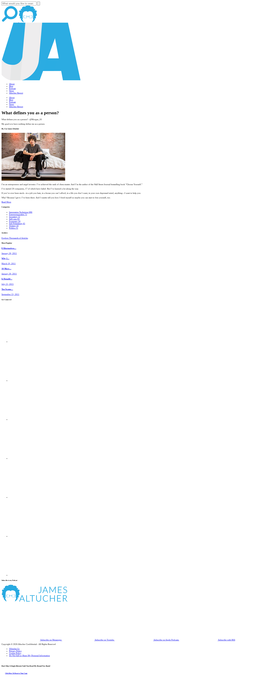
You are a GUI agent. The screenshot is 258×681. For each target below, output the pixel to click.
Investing (14, 217)
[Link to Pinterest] (28, 536)
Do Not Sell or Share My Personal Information (29, 655)
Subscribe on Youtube (104, 640)
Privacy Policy (15, 651)
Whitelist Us (14, 649)
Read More (6, 202)
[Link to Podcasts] (49, 601)
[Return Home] (41, 79)
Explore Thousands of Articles (15, 238)
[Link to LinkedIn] (28, 419)
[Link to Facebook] (28, 341)
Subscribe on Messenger (51, 640)
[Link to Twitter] (28, 458)
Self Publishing (17, 223)
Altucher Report (16, 93)
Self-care (14, 219)
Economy (14, 221)
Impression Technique (20, 212)
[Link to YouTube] (28, 497)
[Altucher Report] (28, 21)
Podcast (12, 88)
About (12, 84)
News (11, 91)
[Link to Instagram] (28, 575)
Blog (11, 86)
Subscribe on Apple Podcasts (166, 640)
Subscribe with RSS (226, 640)
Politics (13, 228)
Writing (14, 226)
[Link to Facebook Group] (28, 380)
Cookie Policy (15, 653)
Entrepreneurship (18, 214)
